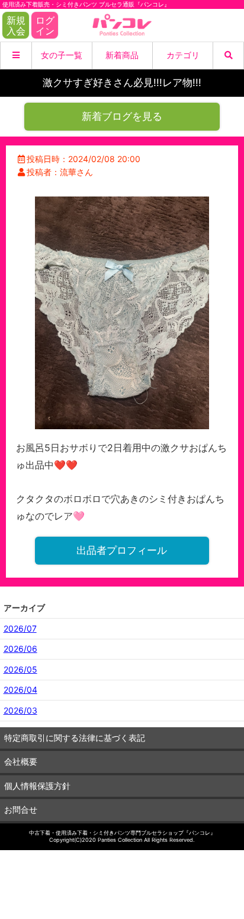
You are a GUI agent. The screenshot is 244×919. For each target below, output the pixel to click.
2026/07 (20, 628)
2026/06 (20, 649)
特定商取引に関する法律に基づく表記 (74, 738)
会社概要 (20, 761)
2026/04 (20, 690)
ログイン (45, 25)
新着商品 (122, 55)
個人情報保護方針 (37, 786)
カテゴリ (183, 55)
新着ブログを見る (122, 116)
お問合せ (20, 809)
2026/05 (20, 669)
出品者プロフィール (121, 550)
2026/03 (20, 710)
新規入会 (16, 25)
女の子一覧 (61, 55)
